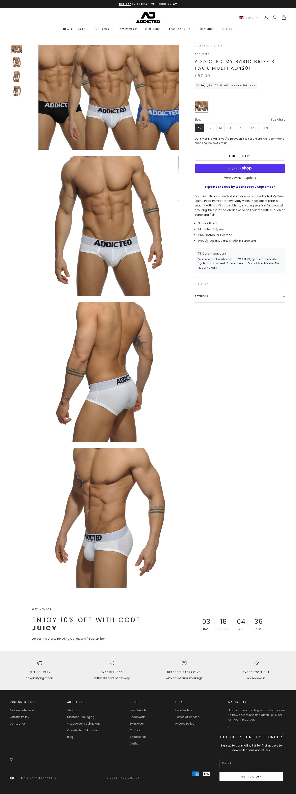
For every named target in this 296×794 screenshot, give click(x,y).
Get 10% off (251, 777)
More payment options (240, 178)
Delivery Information (24, 710)
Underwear (103, 29)
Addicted (202, 54)
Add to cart (240, 156)
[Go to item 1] (16, 49)
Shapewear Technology (83, 724)
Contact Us (18, 724)
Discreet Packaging (184, 672)
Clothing (153, 29)
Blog (70, 737)
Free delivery (40, 672)
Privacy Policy (184, 724)
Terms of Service (187, 717)
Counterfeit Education (83, 730)
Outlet (227, 29)
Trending (206, 29)
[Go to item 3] (16, 76)
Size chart (278, 120)
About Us (73, 710)
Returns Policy (19, 717)
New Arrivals (74, 29)
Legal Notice (184, 710)
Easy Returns (112, 672)
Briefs (218, 46)
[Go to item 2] (16, 62)
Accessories (179, 29)
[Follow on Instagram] (12, 760)
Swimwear (128, 29)
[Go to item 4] (16, 91)
